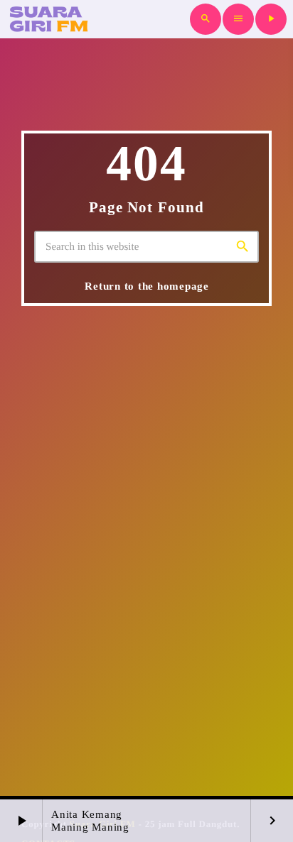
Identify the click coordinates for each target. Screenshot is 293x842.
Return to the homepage (147, 286)
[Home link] (48, 19)
